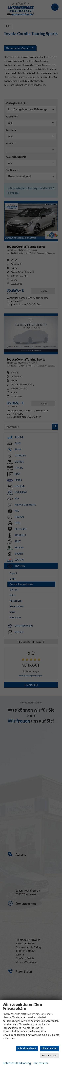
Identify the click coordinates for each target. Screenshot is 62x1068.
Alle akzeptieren (27, 1048)
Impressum (41, 1063)
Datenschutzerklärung (17, 1063)
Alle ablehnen (49, 1048)
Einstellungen (49, 1055)
